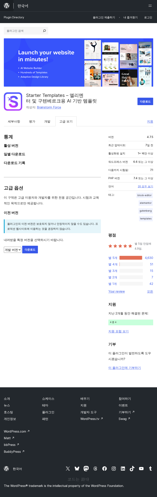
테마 (45, 405)
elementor (146, 202)
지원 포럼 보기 (118, 331)
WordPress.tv (91, 419)
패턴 (45, 419)
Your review (116, 291)
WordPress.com (17, 431)
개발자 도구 (88, 412)
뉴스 (7, 405)
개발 (47, 121)
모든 (150, 291)
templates (146, 218)
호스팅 (8, 412)
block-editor (144, 195)
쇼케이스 (48, 398)
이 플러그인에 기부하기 (124, 368)
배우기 (85, 398)
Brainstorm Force (49, 107)
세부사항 (14, 121)
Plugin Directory (14, 17)
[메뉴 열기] (151, 5)
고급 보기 (66, 121)
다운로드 (145, 101)
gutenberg (146, 210)
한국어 (17, 469)
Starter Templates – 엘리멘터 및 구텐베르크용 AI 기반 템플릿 (61, 98)
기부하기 (127, 412)
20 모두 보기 (145, 186)
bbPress (11, 445)
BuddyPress (14, 452)
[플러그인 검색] (44, 31)
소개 (7, 398)
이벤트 (123, 405)
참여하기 (125, 398)
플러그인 (48, 412)
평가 (32, 121)
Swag (124, 419)
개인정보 (10, 419)
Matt (9, 438)
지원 (150, 121)
